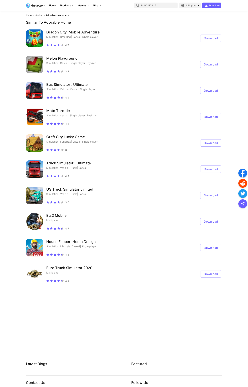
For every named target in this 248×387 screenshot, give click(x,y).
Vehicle (64, 89)
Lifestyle (65, 246)
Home (52, 5)
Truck (73, 167)
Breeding (65, 36)
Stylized (91, 63)
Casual (76, 36)
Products (65, 5)
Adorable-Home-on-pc (58, 15)
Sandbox (65, 141)
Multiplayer (52, 220)
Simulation (52, 36)
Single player (89, 36)
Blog (96, 5)
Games (82, 5)
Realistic (92, 115)
